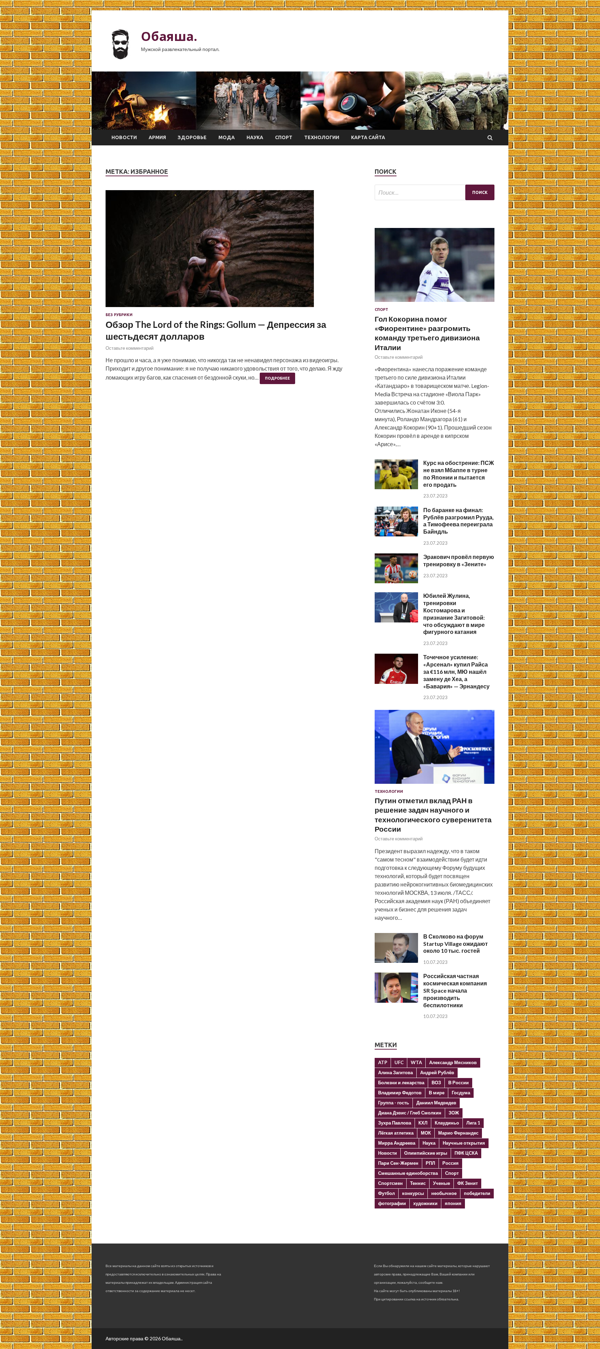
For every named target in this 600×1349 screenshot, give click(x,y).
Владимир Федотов (400, 1092)
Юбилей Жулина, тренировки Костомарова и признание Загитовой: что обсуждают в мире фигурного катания (454, 613)
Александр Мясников (453, 1062)
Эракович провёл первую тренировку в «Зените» (458, 560)
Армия (157, 137)
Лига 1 (473, 1123)
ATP (382, 1062)
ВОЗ (436, 1082)
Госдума (461, 1092)
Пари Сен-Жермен (398, 1163)
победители (477, 1193)
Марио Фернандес (458, 1133)
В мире (436, 1092)
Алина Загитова (395, 1072)
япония (453, 1203)
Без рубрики (119, 315)
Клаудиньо (447, 1123)
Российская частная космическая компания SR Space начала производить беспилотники (455, 990)
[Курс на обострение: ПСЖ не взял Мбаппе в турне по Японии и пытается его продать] (396, 487)
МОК (426, 1133)
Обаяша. (169, 36)
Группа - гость (393, 1102)
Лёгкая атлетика (396, 1133)
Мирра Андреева (396, 1143)
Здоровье (192, 137)
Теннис (418, 1183)
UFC (398, 1062)
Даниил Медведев (436, 1102)
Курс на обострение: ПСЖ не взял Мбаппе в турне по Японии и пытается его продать (458, 473)
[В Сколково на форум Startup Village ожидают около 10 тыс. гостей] (396, 960)
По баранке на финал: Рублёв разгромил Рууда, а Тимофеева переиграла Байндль (458, 521)
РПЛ (430, 1163)
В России (458, 1082)
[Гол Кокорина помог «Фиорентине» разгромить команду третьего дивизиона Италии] (434, 303)
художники (425, 1203)
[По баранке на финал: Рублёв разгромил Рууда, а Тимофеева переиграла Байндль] (396, 534)
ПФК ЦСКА (466, 1153)
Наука (255, 137)
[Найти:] (434, 192)
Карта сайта (368, 137)
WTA (416, 1062)
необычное (444, 1193)
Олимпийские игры (425, 1153)
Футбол (386, 1193)
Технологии (321, 137)
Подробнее (277, 378)
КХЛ (422, 1123)
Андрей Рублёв (437, 1072)
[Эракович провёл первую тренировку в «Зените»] (396, 581)
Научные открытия (464, 1143)
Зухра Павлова (394, 1123)
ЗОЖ (454, 1112)
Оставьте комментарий (129, 348)
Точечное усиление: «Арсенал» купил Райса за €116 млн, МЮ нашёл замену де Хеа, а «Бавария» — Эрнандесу (456, 671)
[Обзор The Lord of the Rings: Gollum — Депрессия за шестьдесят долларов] (233, 251)
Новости (124, 137)
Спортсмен (390, 1183)
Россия (450, 1163)
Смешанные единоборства (408, 1173)
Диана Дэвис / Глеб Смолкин (409, 1112)
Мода (226, 137)
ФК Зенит (467, 1183)
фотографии (392, 1203)
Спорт (283, 137)
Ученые (441, 1183)
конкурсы (413, 1193)
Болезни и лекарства (401, 1082)
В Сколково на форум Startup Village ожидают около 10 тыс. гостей (455, 943)
